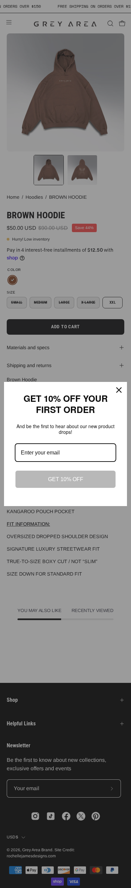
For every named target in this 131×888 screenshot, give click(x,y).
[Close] (119, 390)
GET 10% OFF (65, 479)
